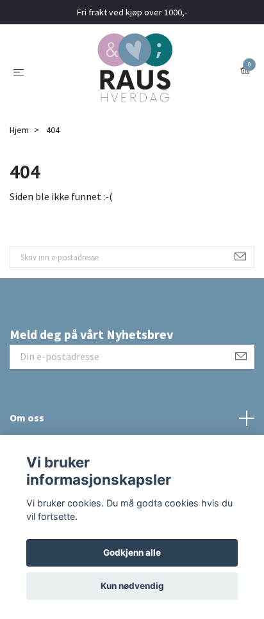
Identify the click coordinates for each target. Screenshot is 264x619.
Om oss (27, 417)
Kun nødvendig (132, 586)
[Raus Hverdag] (134, 71)
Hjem (19, 130)
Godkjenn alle (132, 552)
